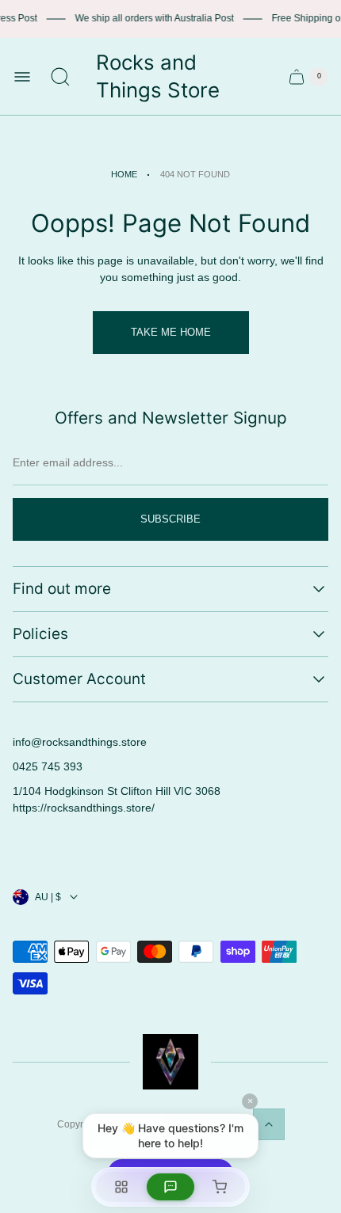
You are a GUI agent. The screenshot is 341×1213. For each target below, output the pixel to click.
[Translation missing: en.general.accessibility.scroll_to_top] (269, 1124)
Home (124, 174)
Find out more (62, 589)
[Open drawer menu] (22, 76)
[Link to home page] (170, 1061)
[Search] (60, 76)
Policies (40, 634)
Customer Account (79, 679)
